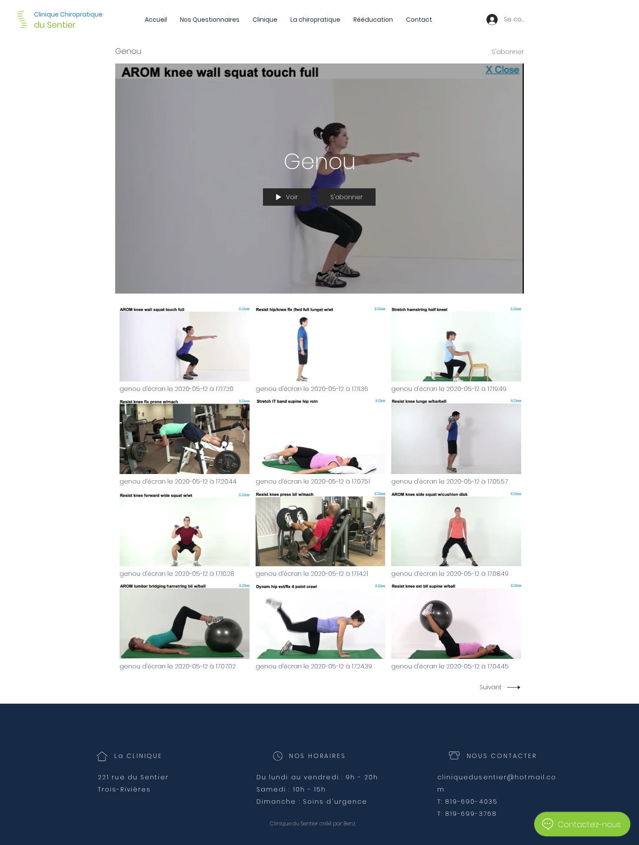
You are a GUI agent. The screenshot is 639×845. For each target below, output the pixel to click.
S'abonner (508, 51)
